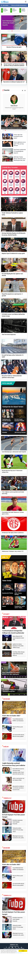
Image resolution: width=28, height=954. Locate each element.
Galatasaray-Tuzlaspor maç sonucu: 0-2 (12, 551)
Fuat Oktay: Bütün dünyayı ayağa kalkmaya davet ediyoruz (18, 653)
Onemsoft (16, 946)
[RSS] (18, 947)
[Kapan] (7, 600)
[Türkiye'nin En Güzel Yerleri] (14, 396)
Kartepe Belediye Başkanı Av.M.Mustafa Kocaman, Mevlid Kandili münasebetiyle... (13, 234)
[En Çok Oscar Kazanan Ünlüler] (20, 413)
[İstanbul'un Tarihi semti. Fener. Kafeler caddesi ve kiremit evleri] (20, 600)
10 (25, 677)
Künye (5, 948)
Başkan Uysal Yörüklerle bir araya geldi (13, 253)
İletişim (22, 948)
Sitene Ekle (17, 948)
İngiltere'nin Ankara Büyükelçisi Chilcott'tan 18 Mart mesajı (18, 646)
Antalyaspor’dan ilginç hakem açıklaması (13, 532)
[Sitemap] (21, 947)
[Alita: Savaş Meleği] (20, 587)
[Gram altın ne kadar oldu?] (14, 707)
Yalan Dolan (6, 581)
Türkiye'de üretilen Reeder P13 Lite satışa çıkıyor (18, 830)
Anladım (23, 950)
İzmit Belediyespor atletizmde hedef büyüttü (14, 452)
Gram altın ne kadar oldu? (11, 716)
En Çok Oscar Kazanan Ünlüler (19, 419)
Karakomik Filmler (7, 593)
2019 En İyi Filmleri (20, 432)
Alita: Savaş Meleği (18, 593)
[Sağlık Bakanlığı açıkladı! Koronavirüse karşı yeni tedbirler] (14, 755)
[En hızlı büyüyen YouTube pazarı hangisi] (14, 806)
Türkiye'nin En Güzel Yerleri (12, 407)
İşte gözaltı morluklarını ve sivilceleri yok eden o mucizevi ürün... (18, 788)
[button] (22, 90)
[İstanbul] (7, 426)
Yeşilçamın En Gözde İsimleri (6, 419)
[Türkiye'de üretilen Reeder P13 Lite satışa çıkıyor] (14, 686)
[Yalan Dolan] (14, 570)
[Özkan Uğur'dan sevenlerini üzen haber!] (14, 668)
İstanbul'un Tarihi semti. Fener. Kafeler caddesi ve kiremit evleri (20, 608)
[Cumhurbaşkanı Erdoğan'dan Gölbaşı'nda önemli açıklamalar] (14, 622)
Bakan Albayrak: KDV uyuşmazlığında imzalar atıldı (18, 638)
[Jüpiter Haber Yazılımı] (5, 2)
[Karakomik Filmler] (7, 587)
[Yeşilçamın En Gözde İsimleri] (7, 413)
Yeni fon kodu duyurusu (9, 334)
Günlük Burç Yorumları (10, 167)
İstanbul (4, 432)
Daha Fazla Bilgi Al (19, 952)
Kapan (4, 606)
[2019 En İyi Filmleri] (20, 426)
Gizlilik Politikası (10, 948)
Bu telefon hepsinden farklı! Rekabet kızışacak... (18, 822)
